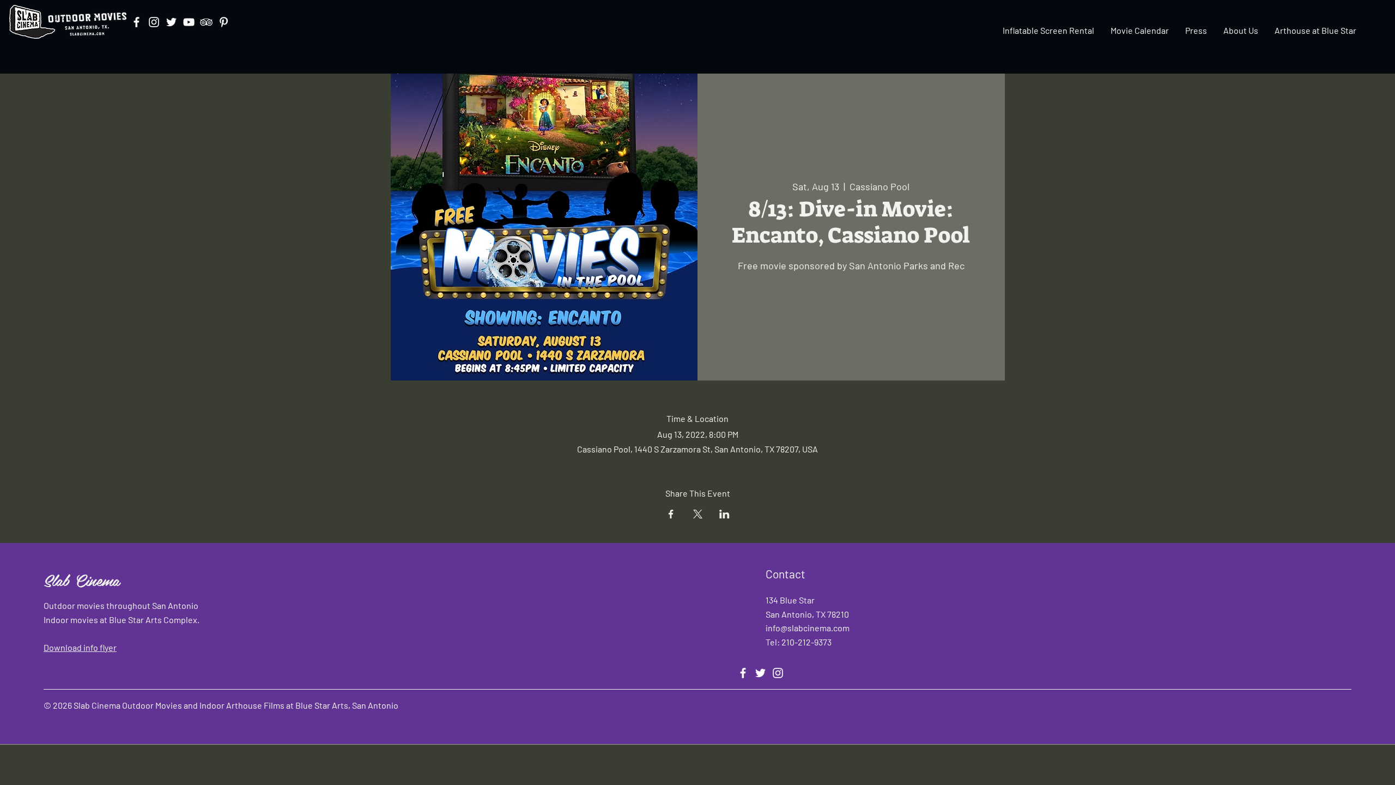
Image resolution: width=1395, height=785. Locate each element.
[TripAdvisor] (206, 22)
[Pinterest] (224, 22)
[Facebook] (136, 22)
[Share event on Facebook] (671, 514)
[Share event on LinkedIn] (724, 514)
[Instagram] (154, 22)
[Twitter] (171, 22)
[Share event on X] (698, 514)
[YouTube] (189, 22)
